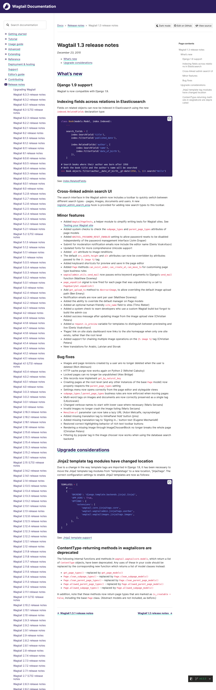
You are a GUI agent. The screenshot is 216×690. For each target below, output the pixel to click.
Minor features (189, 75)
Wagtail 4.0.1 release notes (29, 381)
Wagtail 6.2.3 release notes (29, 117)
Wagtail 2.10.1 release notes (29, 610)
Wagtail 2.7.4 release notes (29, 655)
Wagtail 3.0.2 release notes (29, 396)
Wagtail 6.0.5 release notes (29, 163)
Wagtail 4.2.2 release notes (29, 302)
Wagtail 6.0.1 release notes (29, 183)
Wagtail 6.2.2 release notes (29, 122)
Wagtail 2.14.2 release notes (29, 470)
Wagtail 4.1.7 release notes (29, 328)
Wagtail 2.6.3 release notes (29, 684)
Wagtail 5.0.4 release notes (29, 267)
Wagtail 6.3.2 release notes (29, 99)
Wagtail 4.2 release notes (28, 312)
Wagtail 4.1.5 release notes (29, 338)
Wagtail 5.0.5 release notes (29, 262)
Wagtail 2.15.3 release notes (30, 447)
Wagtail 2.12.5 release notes (30, 521)
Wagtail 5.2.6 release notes (29, 203)
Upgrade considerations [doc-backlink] (83, 450)
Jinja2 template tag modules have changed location (197, 91)
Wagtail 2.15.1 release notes (29, 457)
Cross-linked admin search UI (197, 71)
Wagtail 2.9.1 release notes (29, 630)
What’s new (70, 58)
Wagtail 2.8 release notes (28, 650)
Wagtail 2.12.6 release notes (30, 516)
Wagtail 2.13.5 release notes (30, 485)
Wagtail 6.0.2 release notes (29, 178)
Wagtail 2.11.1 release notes (29, 591)
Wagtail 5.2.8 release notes (29, 193)
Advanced (14, 49)
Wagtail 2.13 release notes (28, 511)
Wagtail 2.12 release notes (28, 546)
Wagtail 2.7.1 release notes (29, 670)
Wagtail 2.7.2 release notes (29, 665)
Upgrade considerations (78, 62)
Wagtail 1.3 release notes (191, 49)
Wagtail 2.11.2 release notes (29, 586)
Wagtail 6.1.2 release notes (29, 143)
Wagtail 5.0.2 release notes (29, 277)
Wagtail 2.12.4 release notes (30, 526)
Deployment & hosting (21, 64)
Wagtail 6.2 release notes (28, 133)
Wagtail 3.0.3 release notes (29, 391)
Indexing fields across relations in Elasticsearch (197, 65)
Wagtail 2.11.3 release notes (29, 581)
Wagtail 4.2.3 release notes (29, 297)
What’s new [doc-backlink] (69, 73)
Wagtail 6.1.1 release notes (28, 148)
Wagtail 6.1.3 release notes (29, 138)
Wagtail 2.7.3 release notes (29, 660)
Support (13, 69)
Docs (60, 25)
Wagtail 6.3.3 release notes (29, 94)
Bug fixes (187, 80)
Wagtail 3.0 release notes (28, 407)
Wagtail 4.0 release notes (28, 386)
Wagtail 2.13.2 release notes (30, 501)
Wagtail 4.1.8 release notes (29, 323)
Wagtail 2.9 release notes (28, 635)
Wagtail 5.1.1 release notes (28, 252)
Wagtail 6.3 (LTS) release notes (28, 111)
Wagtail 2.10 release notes (28, 615)
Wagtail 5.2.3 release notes (29, 218)
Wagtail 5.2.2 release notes (29, 223)
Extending (14, 54)
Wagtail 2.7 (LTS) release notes (28, 677)
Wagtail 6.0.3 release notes (29, 173)
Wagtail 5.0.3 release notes (29, 272)
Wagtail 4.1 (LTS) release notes (27, 365)
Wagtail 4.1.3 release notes (29, 348)
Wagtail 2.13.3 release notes (30, 496)
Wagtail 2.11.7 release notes (29, 561)
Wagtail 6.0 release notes (28, 188)
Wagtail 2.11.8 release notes (29, 556)
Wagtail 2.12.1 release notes (29, 541)
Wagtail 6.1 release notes (28, 153)
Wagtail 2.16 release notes (28, 427)
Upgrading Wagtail (24, 89)
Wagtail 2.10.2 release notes (30, 605)
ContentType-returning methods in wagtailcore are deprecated (197, 100)
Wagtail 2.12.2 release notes (30, 536)
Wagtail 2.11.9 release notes (29, 551)
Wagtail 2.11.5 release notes (29, 571)
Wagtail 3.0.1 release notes (29, 401)
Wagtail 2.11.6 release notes (29, 566)
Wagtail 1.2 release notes (155, 613)
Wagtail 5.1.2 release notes (29, 247)
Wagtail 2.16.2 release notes (29, 417)
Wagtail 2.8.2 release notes (29, 640)
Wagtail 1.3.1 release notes (75, 613)
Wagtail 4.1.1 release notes (28, 358)
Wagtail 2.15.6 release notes (30, 432)
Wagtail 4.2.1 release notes (29, 307)
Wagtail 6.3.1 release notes (29, 104)
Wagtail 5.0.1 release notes (29, 282)
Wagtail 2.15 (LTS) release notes (28, 464)
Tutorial (12, 39)
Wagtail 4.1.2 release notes (29, 353)
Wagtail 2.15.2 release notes (30, 452)
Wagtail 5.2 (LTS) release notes (28, 235)
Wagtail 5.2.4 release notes (29, 213)
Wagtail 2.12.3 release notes (30, 531)
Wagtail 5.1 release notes (28, 257)
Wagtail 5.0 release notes (28, 287)
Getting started (17, 34)
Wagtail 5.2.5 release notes (29, 208)
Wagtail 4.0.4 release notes (29, 371)
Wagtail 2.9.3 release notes (29, 620)
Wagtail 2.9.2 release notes (29, 625)
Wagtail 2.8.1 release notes (29, 645)
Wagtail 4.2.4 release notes (29, 292)
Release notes (16, 84)
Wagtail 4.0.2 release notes (29, 376)
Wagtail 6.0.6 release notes (29, 158)
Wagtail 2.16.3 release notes (29, 412)
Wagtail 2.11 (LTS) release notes (28, 598)
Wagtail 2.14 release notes (28, 480)
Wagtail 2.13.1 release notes (29, 506)
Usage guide (15, 44)
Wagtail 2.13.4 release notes (30, 490)
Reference (14, 59)
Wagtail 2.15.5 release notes (30, 437)
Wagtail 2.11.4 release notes (29, 576)
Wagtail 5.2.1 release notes (29, 229)
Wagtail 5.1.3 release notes (29, 242)
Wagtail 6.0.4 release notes (29, 168)
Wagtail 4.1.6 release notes (29, 333)
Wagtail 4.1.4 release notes (29, 343)
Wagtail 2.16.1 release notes (29, 422)
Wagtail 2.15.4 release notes (30, 442)
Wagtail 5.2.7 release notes (29, 198)
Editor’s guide (16, 74)
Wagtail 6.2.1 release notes (29, 128)
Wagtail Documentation (34, 6)
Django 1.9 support (192, 59)
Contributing (15, 79)
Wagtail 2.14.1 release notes (29, 475)
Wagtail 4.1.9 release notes (29, 318)
